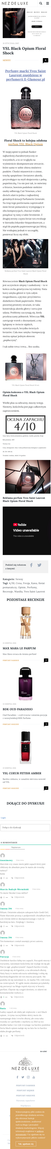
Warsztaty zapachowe (25, 1100)
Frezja (26, 583)
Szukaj (40, 3)
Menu (47, 3)
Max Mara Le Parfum (19, 648)
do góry (43, 1051)
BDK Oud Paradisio (18, 709)
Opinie (22, 587)
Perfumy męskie (25, 1090)
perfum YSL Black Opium (25, 144)
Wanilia (18, 591)
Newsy (7, 60)
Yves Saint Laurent (34, 591)
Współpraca (26, 1105)
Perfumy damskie (11, 660)
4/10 (11, 583)
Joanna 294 (6, 908)
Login (3, 817)
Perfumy (32, 587)
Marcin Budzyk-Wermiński (14, 889)
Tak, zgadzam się (26, 1144)
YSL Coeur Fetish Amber (22, 773)
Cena (19, 583)
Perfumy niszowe (11, 724)
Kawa (34, 583)
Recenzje (8, 591)
